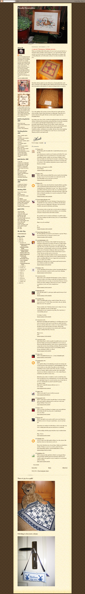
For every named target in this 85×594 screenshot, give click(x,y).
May (21, 275)
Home (49, 467)
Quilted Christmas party (25, 254)
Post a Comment (36, 464)
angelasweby (40, 360)
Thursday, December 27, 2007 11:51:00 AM (44, 287)
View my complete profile (23, 78)
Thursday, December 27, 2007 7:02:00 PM (44, 350)
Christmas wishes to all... (25, 252)
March (21, 278)
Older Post (64, 467)
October (22, 267)
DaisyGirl (39, 290)
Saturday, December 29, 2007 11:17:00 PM (44, 450)
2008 (20, 239)
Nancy (38, 173)
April (21, 277)
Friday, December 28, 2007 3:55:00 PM (43, 414)
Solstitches (39, 453)
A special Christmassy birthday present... (24, 250)
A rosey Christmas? (24, 260)
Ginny (38, 391)
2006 (20, 283)
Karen (38, 417)
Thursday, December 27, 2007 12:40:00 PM (44, 295)
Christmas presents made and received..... (25, 245)
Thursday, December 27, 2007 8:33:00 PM (44, 357)
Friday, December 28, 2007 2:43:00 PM (43, 404)
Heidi (20, 55)
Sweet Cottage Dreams (42, 199)
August (21, 270)
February (22, 280)
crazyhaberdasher (41, 240)
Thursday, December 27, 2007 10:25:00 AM (44, 272)
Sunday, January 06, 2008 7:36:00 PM (43, 461)
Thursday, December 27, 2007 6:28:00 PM (44, 336)
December (22, 242)
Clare (38, 354)
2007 (20, 241)
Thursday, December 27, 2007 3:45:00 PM (44, 316)
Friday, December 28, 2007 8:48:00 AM (43, 394)
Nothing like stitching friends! (24, 247)
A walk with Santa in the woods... (25, 264)
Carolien (39, 298)
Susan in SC (40, 398)
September (22, 269)
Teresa (38, 149)
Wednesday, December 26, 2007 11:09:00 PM (44, 196)
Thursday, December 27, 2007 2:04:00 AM (44, 264)
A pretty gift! (22, 261)
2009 (20, 238)
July (21, 272)
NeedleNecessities (26, 7)
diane (38, 183)
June (21, 273)
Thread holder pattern (24, 258)
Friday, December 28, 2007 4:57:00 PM (43, 435)
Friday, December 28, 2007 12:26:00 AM (44, 388)
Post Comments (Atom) (43, 471)
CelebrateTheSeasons (22, 233)
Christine (39, 438)
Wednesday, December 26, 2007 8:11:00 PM (44, 170)
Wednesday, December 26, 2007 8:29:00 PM (44, 180)
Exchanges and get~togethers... (23, 256)
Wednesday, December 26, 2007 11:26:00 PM (44, 228)
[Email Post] (45, 142)
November (22, 266)
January (22, 281)
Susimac (39, 268)
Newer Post (34, 467)
